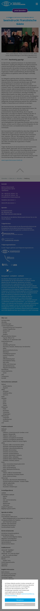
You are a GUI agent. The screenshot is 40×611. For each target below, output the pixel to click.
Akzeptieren (20, 600)
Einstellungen (20, 604)
